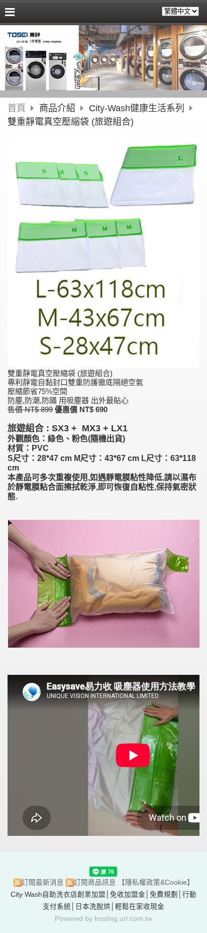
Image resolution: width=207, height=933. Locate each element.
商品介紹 (58, 108)
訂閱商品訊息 (95, 882)
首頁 (17, 108)
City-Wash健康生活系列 (136, 108)
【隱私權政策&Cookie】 (156, 882)
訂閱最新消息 (43, 882)
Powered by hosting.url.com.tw (103, 918)
